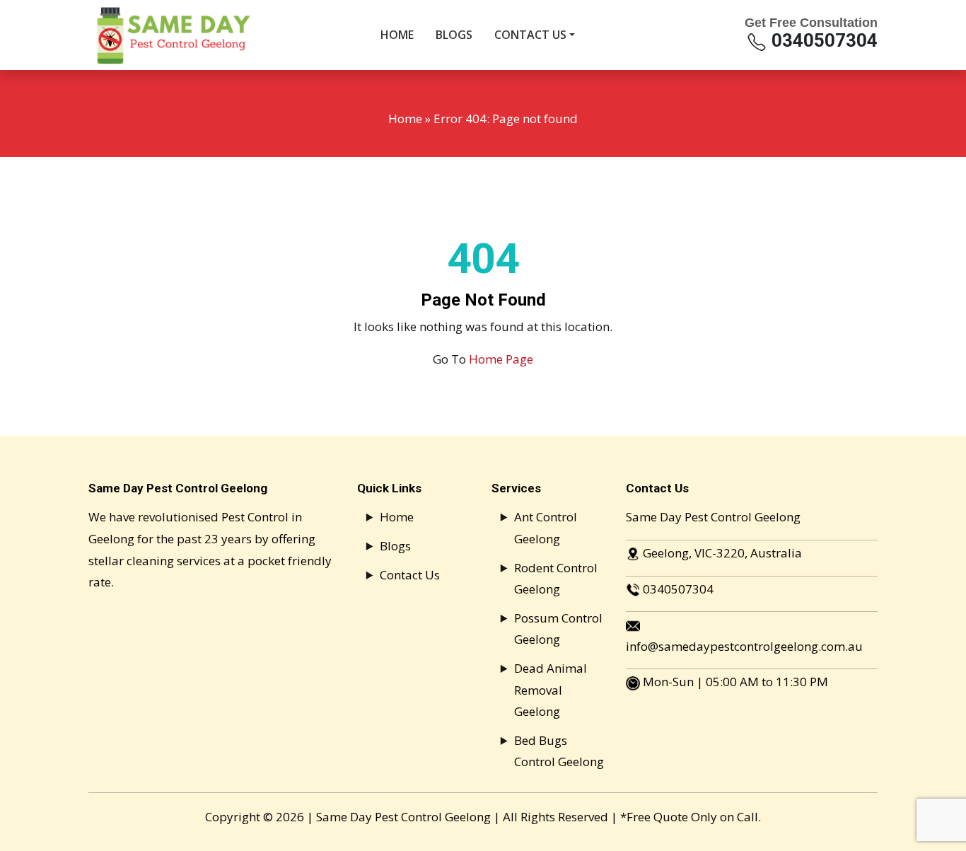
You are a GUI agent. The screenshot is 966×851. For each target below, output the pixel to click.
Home (405, 118)
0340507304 (822, 40)
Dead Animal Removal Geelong (550, 689)
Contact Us (410, 575)
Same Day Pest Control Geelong (403, 817)
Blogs (395, 546)
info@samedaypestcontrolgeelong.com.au (744, 646)
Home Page (501, 359)
